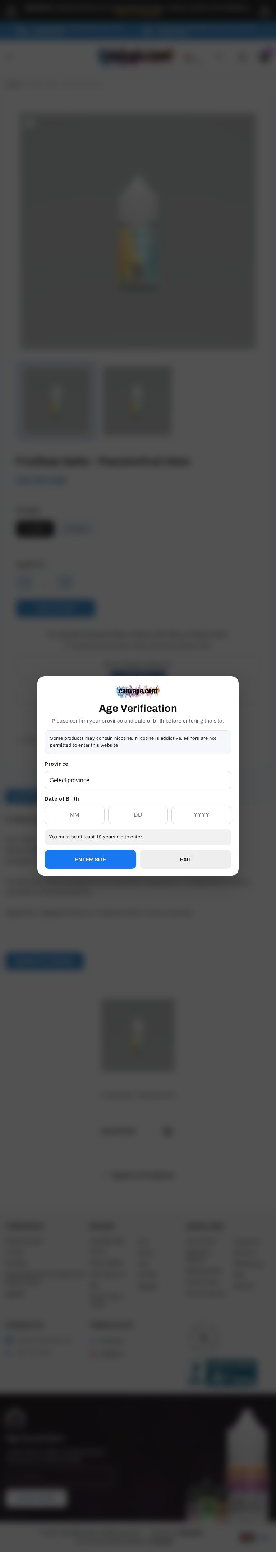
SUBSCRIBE (138, 802)
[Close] (231, 713)
